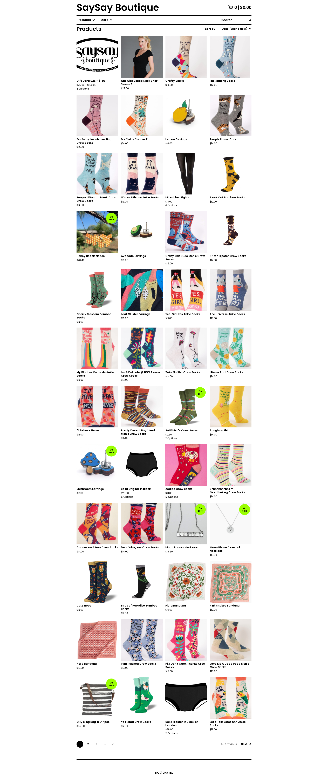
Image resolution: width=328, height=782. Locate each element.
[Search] (250, 20)
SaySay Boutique (118, 7)
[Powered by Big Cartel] (164, 772)
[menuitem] (86, 20)
